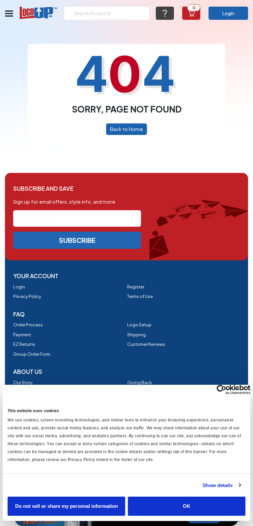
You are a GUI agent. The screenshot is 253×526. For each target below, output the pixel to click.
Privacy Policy (27, 296)
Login (228, 13)
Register (135, 286)
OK (186, 506)
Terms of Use (140, 296)
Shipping (136, 334)
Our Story (23, 382)
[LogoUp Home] (39, 13)
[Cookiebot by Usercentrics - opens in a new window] (221, 390)
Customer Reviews (146, 344)
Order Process (28, 324)
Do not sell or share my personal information (66, 506)
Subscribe (77, 240)
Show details (218, 485)
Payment (22, 334)
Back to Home (126, 129)
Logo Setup (139, 324)
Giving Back (139, 382)
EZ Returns (24, 344)
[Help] (165, 13)
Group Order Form (31, 354)
